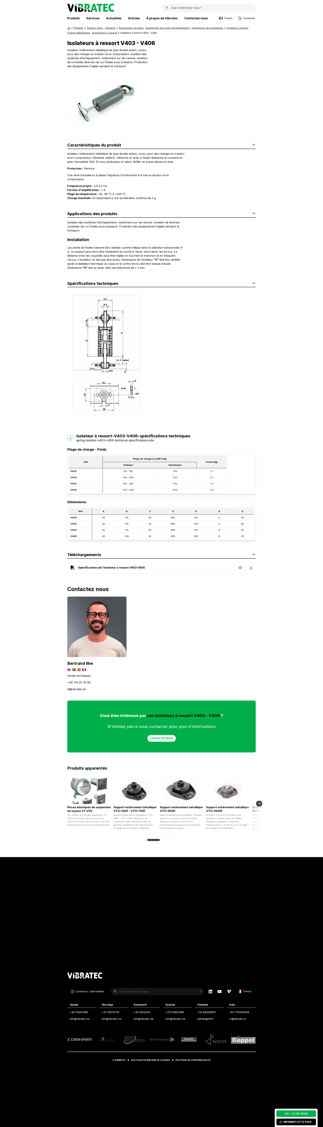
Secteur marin (95, 28)
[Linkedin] (210, 991)
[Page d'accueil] (90, 10)
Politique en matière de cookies (150, 1060)
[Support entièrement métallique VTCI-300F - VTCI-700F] (135, 790)
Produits (78, 28)
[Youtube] (220, 991)
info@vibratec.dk (143, 1018)
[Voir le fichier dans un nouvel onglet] (240, 567)
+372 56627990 (175, 1012)
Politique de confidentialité (193, 1060)
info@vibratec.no (111, 1018)
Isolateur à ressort (238, 28)
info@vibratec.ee (175, 1018)
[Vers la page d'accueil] (85, 976)
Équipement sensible (131, 28)
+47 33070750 (110, 1012)
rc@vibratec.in (237, 1018)
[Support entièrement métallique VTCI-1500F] (182, 790)
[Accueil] (68, 28)
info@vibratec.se (80, 1018)
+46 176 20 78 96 (79, 682)
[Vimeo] (229, 991)
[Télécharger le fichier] (251, 567)
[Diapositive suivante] (259, 804)
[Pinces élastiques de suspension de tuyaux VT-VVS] (89, 790)
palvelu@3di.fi (205, 1018)
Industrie (110, 28)
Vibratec (120, 1060)
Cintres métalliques (79, 32)
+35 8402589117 (206, 1012)
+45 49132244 (142, 1012)
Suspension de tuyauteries (207, 28)
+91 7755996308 (239, 1012)
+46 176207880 (79, 1012)
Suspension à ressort (104, 32)
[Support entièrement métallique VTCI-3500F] (228, 790)
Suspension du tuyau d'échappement (167, 28)
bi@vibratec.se (76, 689)
